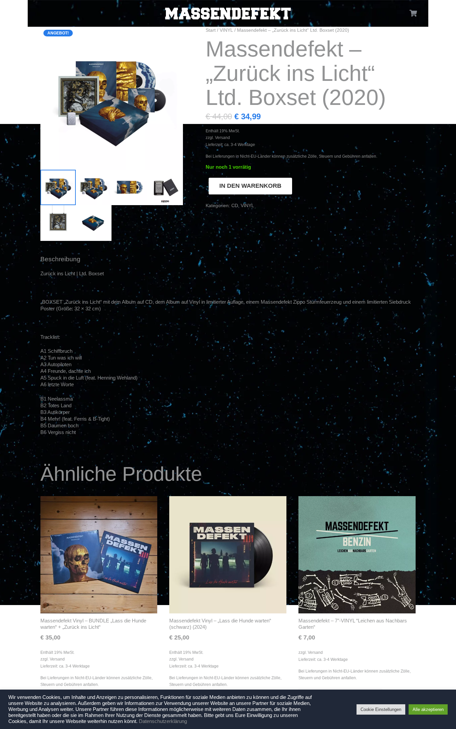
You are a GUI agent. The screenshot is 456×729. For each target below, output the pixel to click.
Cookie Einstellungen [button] (381, 709)
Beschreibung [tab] (60, 259)
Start (211, 30)
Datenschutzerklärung (163, 721)
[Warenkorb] (413, 13)
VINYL (226, 30)
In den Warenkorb (250, 185)
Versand (222, 137)
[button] (173, 37)
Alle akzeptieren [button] (428, 709)
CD (234, 205)
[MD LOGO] (228, 13)
